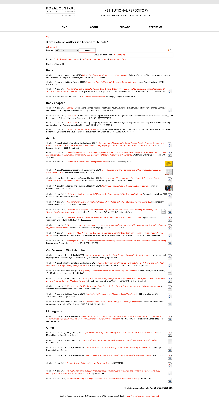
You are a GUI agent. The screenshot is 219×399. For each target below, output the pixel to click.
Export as (50, 50)
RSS (171, 49)
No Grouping (119, 55)
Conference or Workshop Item (94, 59)
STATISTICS (156, 27)
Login (48, 36)
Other (124, 59)
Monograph (115, 59)
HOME (63, 27)
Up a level (52, 47)
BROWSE (125, 27)
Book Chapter (66, 59)
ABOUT (94, 27)
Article (77, 59)
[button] (87, 50)
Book (56, 59)
